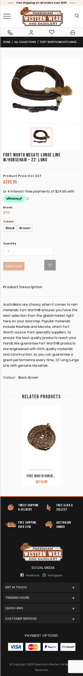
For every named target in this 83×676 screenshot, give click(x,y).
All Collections (25, 42)
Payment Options (41, 635)
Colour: (9, 377)
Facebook (32, 575)
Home (6, 42)
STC (6, 212)
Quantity (9, 243)
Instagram (55, 575)
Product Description (22, 287)
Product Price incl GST (22, 175)
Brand (7, 207)
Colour (9, 221)
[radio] (10, 228)
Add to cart (13, 266)
